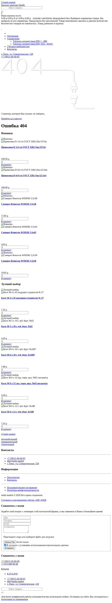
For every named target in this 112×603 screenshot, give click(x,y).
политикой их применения (14, 599)
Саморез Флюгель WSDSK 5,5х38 (18, 204)
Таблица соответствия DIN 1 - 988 (30, 41)
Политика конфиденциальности (23, 490)
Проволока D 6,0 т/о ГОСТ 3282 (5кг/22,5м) (23, 175)
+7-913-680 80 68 (9, 564)
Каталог (5, 569)
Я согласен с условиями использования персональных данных (37, 545)
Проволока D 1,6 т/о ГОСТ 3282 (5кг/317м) (23, 147)
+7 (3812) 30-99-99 (10, 561)
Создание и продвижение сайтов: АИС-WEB (23, 500)
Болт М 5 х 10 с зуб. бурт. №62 (17, 326)
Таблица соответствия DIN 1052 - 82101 (33, 44)
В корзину (6, 164)
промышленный (9, 442)
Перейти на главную (11, 118)
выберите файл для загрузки (40, 537)
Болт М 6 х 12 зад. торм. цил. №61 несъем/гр (24, 383)
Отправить (9, 548)
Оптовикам (12, 36)
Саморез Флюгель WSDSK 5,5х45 (18, 232)
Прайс (22, 5)
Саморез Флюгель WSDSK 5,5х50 (18, 261)
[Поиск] (2, 11)
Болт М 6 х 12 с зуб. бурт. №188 (17, 412)
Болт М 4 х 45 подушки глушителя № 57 (22, 298)
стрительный (7, 444)
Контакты (12, 49)
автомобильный (9, 439)
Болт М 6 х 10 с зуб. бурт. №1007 (18, 355)
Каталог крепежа (9, 5)
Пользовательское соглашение (22, 487)
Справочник (13, 38)
